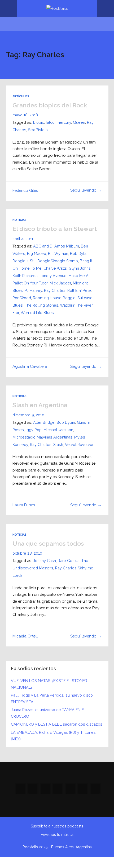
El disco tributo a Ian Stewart (54, 228)
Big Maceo (36, 253)
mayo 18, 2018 (25, 115)
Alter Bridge (44, 422)
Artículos (20, 96)
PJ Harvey (33, 290)
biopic (38, 122)
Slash (58, 444)
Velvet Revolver (79, 444)
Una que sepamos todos (48, 543)
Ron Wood (21, 298)
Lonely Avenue (53, 275)
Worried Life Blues (37, 312)
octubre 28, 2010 (27, 553)
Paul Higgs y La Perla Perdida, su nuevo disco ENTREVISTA (52, 698)
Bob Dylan (79, 253)
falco (50, 122)
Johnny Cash (44, 560)
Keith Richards (25, 275)
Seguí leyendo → (86, 190)
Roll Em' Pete (79, 290)
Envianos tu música (57, 834)
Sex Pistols (38, 129)
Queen (79, 122)
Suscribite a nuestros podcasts (57, 826)
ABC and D (42, 246)
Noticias (19, 219)
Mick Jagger (60, 283)
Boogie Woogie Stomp (57, 261)
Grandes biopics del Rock (49, 105)
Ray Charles (54, 290)
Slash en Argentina (39, 404)
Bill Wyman (58, 253)
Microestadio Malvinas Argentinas (42, 437)
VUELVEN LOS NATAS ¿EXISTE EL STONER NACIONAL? (49, 683)
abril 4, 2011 (22, 238)
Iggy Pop (34, 429)
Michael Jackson (58, 429)
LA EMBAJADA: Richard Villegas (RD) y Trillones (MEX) (53, 735)
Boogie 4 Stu (24, 261)
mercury (63, 122)
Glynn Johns (80, 268)
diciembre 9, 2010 (28, 415)
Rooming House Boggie (54, 298)
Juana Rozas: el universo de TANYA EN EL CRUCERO (48, 712)
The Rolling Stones (41, 305)
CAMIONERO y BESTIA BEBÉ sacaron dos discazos (56, 724)
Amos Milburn (66, 246)
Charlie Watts (55, 268)
